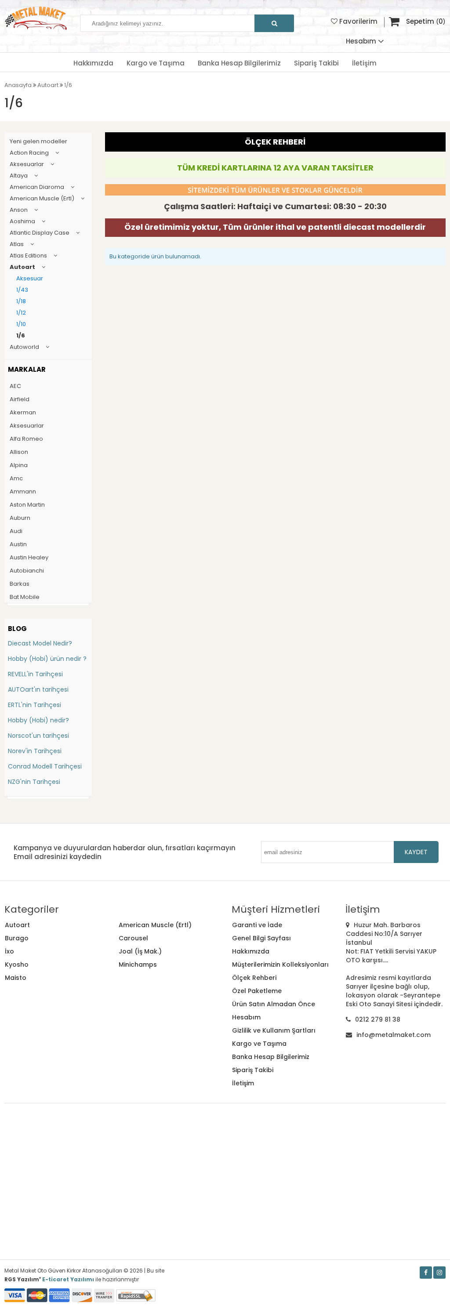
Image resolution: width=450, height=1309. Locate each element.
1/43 (22, 290)
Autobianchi (27, 570)
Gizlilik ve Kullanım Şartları (274, 1030)
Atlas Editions (28, 255)
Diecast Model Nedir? (40, 643)
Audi (16, 531)
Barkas (19, 584)
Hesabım (246, 1017)
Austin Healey (29, 557)
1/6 (20, 335)
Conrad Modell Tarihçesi (45, 766)
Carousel (133, 938)
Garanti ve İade (257, 925)
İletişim (364, 63)
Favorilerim (357, 21)
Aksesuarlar (27, 164)
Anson (19, 210)
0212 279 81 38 (377, 1019)
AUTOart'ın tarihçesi (38, 689)
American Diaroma (37, 187)
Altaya (19, 175)
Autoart (22, 267)
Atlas (17, 244)
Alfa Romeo (26, 439)
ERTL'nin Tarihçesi (34, 704)
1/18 (21, 301)
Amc (16, 478)
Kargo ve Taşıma (156, 63)
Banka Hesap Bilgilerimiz (239, 63)
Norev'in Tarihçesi (35, 751)
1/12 (21, 312)
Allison (19, 452)
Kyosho (17, 964)
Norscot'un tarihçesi (38, 735)
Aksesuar (29, 278)
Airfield (19, 399)
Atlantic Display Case (39, 232)
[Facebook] (426, 1272)
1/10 (21, 324)
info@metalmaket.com (393, 1034)
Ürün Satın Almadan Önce (273, 1004)
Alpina (19, 465)
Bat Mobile (25, 597)
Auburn (20, 518)
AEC (15, 386)
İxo (9, 951)
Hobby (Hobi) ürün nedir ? (47, 658)
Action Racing (29, 153)
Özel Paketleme (257, 990)
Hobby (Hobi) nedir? (38, 720)
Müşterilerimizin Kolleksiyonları (280, 964)
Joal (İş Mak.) (140, 951)
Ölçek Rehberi (254, 977)
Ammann (23, 491)
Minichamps (138, 964)
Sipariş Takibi (316, 63)
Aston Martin (27, 504)
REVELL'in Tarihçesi (35, 674)
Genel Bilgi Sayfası (261, 938)
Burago (17, 938)
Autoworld (24, 347)
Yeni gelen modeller (38, 141)
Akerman (23, 412)
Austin (18, 544)
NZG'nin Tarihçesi (34, 781)
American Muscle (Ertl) (42, 198)
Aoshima (22, 221)
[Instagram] (439, 1272)
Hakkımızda (93, 63)
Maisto (15, 977)
